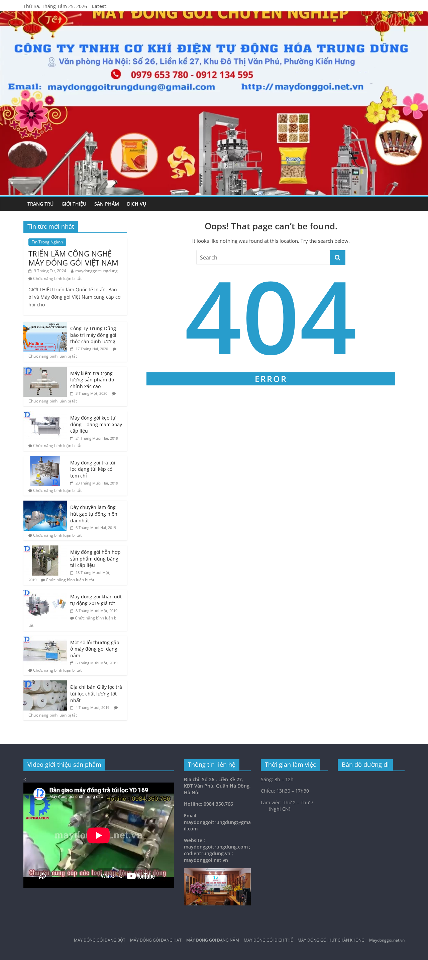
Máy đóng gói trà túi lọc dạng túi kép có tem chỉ (92, 469)
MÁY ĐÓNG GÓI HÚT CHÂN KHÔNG (331, 940)
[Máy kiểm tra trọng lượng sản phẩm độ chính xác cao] (45, 370)
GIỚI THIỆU (74, 204)
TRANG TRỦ (40, 204)
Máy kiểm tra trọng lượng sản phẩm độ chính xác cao (92, 379)
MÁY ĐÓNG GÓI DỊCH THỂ (268, 940)
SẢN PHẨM (106, 204)
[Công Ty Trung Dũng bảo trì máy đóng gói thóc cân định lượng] (45, 325)
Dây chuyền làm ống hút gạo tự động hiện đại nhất (93, 513)
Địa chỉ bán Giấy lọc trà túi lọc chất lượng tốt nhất (96, 693)
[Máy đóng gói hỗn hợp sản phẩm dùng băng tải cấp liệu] (45, 549)
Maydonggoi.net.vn (387, 940)
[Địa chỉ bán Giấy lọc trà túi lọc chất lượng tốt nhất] (45, 684)
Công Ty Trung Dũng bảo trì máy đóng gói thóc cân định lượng (93, 335)
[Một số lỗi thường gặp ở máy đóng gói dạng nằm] (45, 639)
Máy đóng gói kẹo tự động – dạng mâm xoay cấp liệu (96, 424)
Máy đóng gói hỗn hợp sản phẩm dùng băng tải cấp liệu (95, 558)
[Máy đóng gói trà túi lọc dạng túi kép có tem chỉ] (45, 459)
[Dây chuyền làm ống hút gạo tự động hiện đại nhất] (45, 504)
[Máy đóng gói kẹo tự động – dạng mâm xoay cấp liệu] (45, 415)
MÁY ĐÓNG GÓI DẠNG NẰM (212, 940)
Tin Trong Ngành (47, 242)
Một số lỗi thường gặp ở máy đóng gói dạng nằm (94, 649)
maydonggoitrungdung (96, 271)
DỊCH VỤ (136, 204)
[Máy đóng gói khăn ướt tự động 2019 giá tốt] (45, 593)
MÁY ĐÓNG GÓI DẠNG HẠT (156, 940)
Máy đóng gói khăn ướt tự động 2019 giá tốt (96, 599)
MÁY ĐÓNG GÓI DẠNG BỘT (99, 940)
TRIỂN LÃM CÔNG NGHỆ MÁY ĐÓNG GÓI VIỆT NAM (73, 257)
